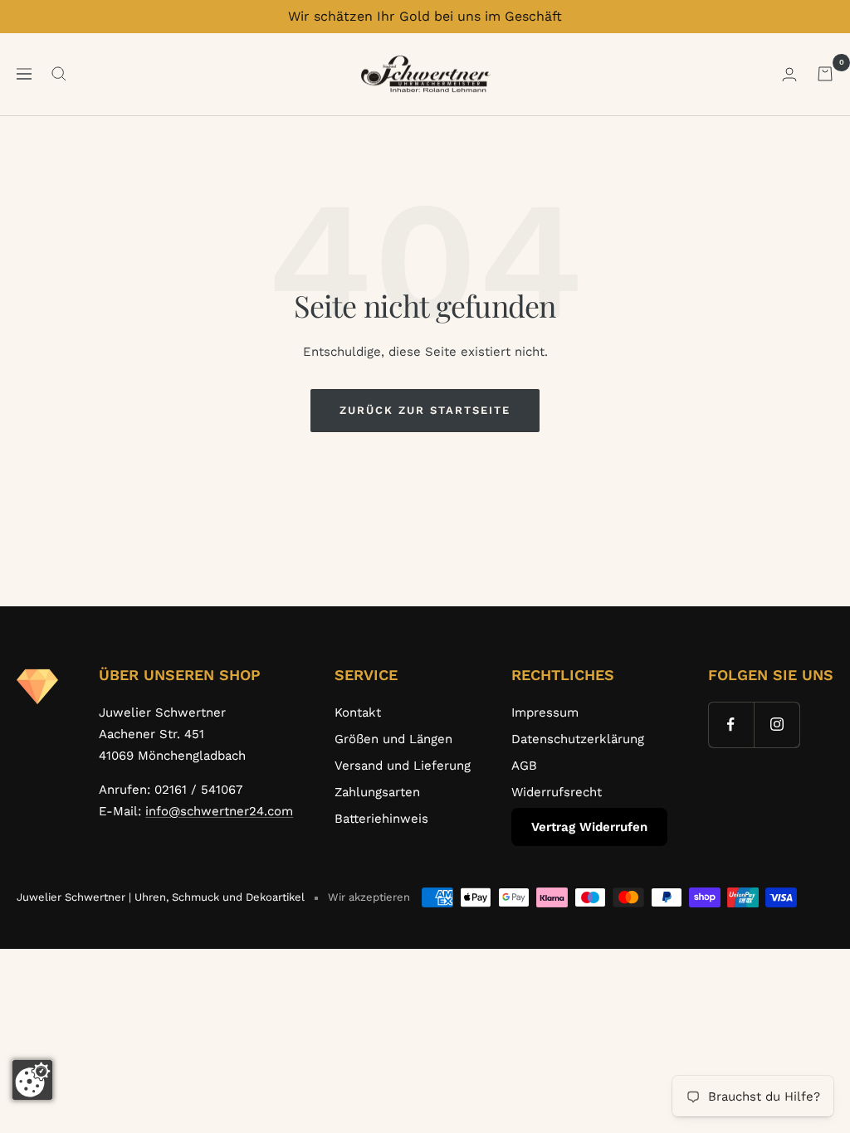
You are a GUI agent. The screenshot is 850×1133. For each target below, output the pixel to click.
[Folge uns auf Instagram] (776, 724)
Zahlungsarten (377, 792)
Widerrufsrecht (556, 792)
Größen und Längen (393, 739)
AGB (524, 765)
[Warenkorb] (825, 73)
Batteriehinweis (381, 818)
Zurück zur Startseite (425, 410)
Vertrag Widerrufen (589, 826)
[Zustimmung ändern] (32, 1080)
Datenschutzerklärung (577, 739)
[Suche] (58, 73)
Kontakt (358, 712)
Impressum (545, 712)
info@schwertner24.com (219, 811)
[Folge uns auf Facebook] (731, 724)
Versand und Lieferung (403, 765)
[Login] (789, 74)
